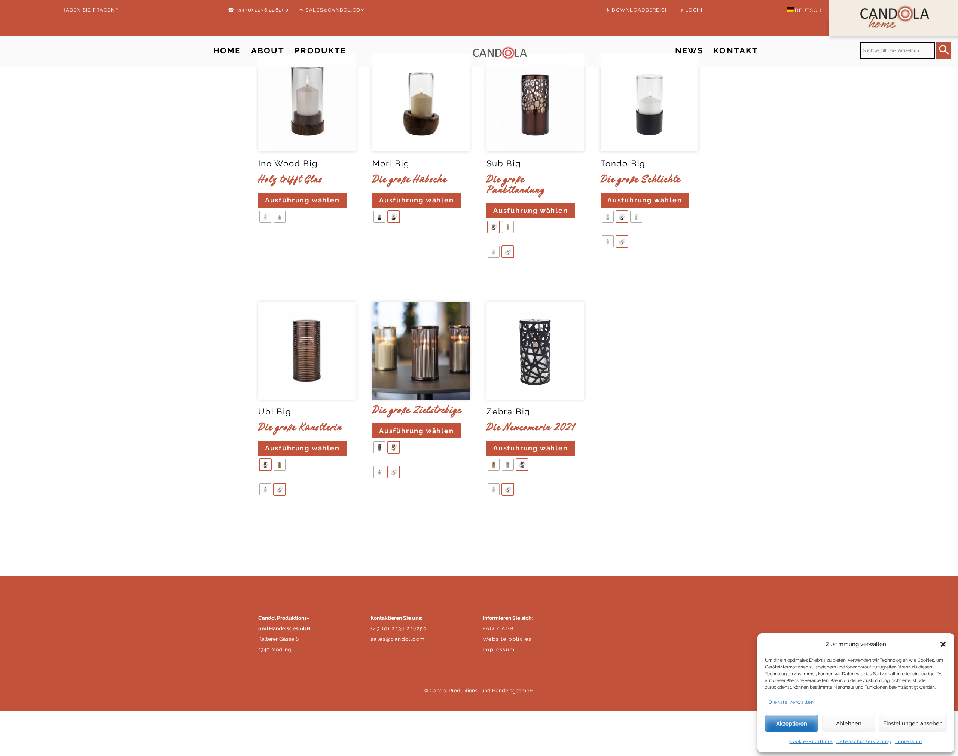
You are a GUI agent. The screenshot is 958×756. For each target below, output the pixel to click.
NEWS (689, 50)
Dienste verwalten (791, 702)
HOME (227, 50)
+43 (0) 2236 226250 (398, 628)
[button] (943, 644)
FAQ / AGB (498, 628)
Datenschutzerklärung (863, 741)
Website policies (507, 639)
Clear (268, 239)
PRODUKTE (320, 50)
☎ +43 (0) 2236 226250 (258, 10)
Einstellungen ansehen (913, 723)
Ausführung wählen (302, 200)
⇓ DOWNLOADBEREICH (637, 10)
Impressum (908, 741)
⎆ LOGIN (691, 10)
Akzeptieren (791, 723)
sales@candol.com (397, 639)
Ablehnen (848, 723)
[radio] (265, 216)
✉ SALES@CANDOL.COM (332, 10)
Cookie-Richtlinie (810, 741)
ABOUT (267, 50)
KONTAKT (735, 50)
